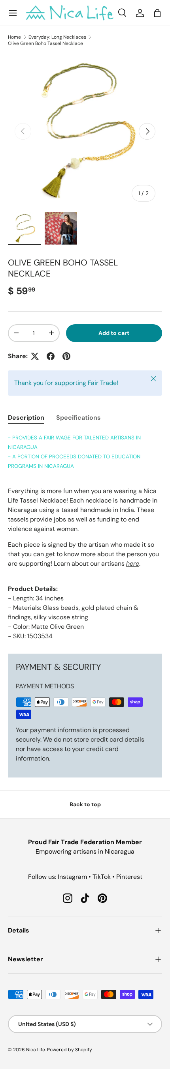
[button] (157, 13)
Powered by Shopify (69, 1050)
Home (14, 37)
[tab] (26, 417)
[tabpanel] (85, 537)
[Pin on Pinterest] (66, 356)
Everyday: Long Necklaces (57, 37)
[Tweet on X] (35, 356)
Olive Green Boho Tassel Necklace (45, 43)
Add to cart (113, 332)
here (132, 563)
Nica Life (35, 1050)
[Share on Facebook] (51, 356)
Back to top (85, 804)
